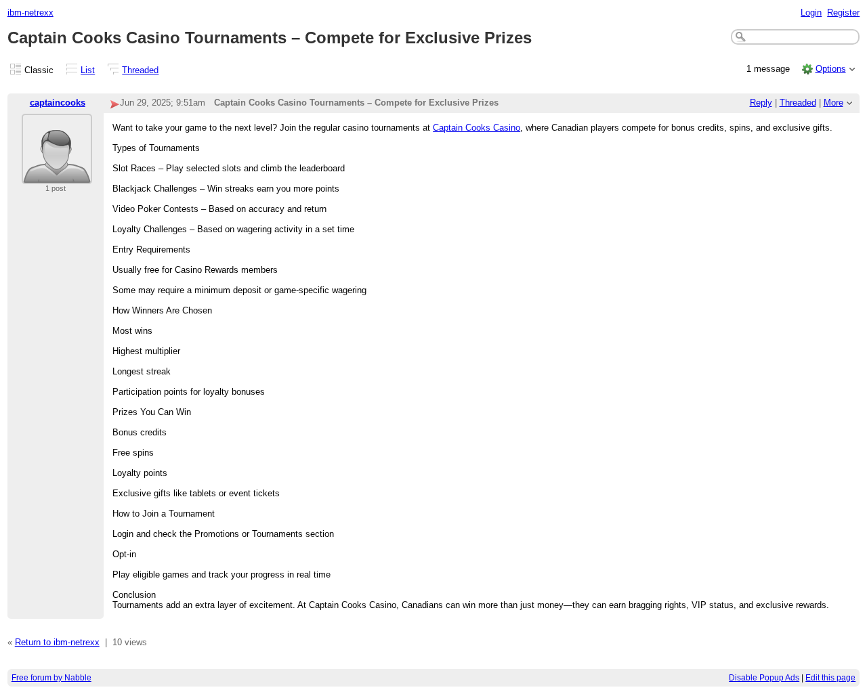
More (833, 102)
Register (843, 12)
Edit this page (830, 677)
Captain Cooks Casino (476, 128)
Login (811, 12)
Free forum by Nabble (51, 677)
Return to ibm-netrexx (57, 642)
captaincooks (57, 102)
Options (831, 69)
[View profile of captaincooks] (57, 176)
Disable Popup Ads (764, 677)
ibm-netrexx (30, 12)
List (88, 70)
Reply (761, 102)
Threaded (140, 70)
